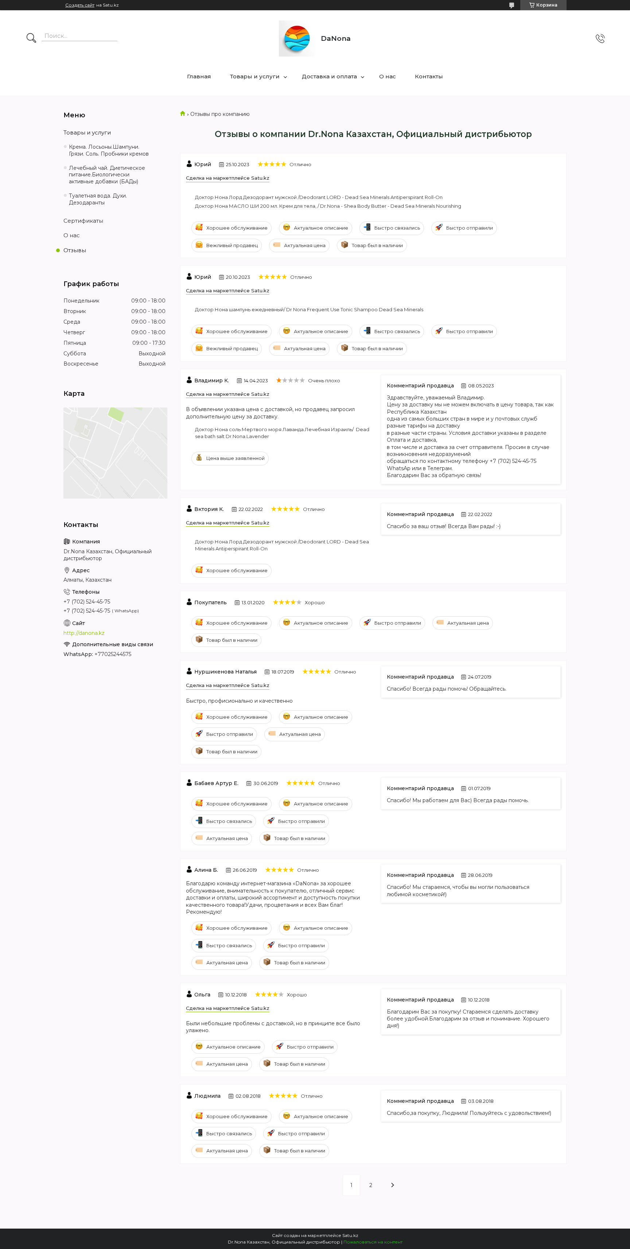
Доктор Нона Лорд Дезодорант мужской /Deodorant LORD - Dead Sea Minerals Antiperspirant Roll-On (319, 197)
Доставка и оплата (329, 76)
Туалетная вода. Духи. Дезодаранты (98, 199)
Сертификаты (83, 220)
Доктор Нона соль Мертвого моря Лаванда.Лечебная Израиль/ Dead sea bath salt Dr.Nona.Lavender (282, 432)
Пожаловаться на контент (372, 1242)
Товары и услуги (255, 76)
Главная (199, 76)
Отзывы (74, 250)
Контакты (429, 76)
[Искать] (31, 39)
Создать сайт (79, 5)
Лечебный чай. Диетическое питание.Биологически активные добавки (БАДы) (107, 175)
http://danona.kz (84, 633)
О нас (387, 76)
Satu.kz (350, 1235)
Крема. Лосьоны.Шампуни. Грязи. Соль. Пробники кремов (109, 150)
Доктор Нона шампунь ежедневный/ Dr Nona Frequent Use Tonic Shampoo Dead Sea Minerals (309, 309)
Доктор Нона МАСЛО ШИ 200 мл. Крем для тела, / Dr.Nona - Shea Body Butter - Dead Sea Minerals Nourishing (328, 206)
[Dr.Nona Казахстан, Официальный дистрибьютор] (297, 38)
